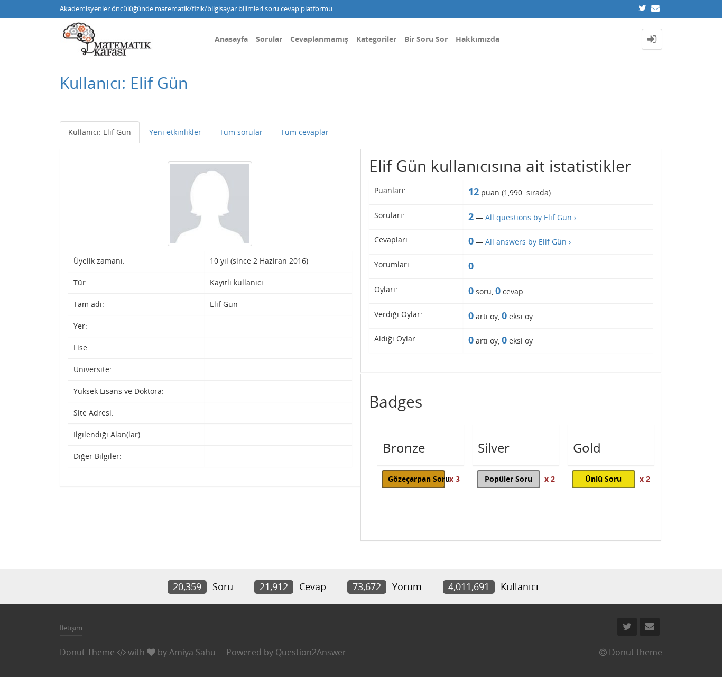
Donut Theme (87, 652)
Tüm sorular (241, 132)
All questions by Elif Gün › (530, 217)
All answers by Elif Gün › (528, 242)
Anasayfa (231, 39)
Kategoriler (376, 39)
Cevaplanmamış (319, 39)
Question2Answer (310, 652)
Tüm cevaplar (305, 132)
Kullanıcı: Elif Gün (99, 132)
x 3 (454, 479)
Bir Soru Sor (426, 39)
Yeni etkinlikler (175, 132)
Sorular (269, 39)
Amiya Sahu (192, 652)
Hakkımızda (477, 39)
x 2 (549, 479)
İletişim (71, 628)
